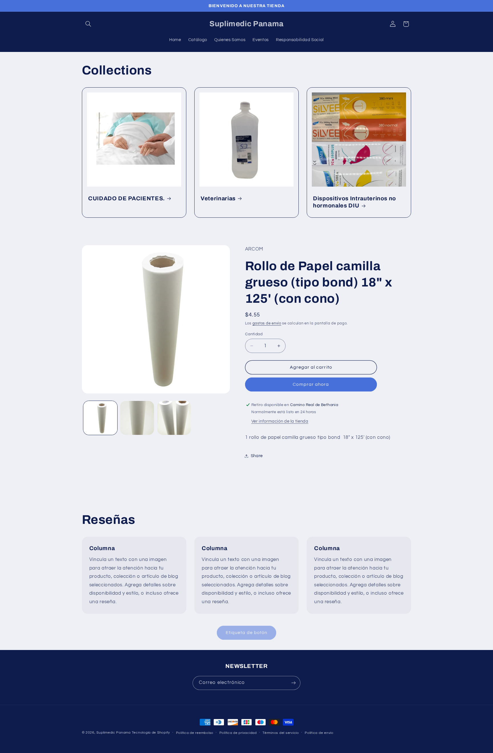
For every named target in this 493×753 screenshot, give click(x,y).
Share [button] (257, 456)
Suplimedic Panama (113, 732)
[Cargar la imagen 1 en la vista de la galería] (100, 418)
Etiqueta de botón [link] (246, 632)
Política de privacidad (238, 732)
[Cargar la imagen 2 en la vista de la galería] (137, 418)
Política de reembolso (194, 732)
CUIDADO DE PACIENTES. (126, 198)
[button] (88, 24)
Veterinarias (218, 198)
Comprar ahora (311, 384)
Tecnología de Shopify (151, 732)
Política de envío (319, 732)
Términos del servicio (280, 732)
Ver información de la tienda (279, 421)
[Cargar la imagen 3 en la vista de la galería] (174, 418)
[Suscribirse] (293, 683)
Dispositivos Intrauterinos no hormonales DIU (354, 202)
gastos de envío (266, 323)
